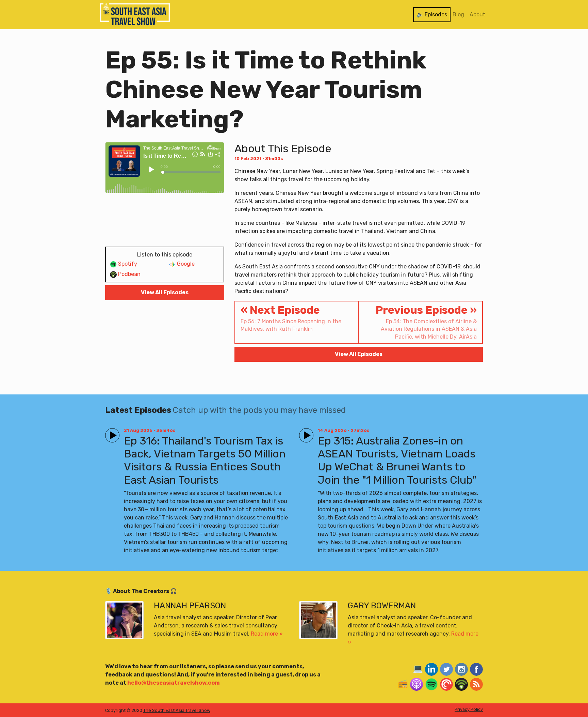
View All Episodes (165, 292)
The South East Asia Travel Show (176, 710)
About (477, 14)
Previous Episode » (426, 321)
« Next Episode (291, 317)
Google (185, 264)
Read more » (267, 633)
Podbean (129, 274)
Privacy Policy (469, 709)
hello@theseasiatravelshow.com (173, 683)
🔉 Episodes (431, 14)
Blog (458, 14)
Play (110, 432)
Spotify (127, 264)
